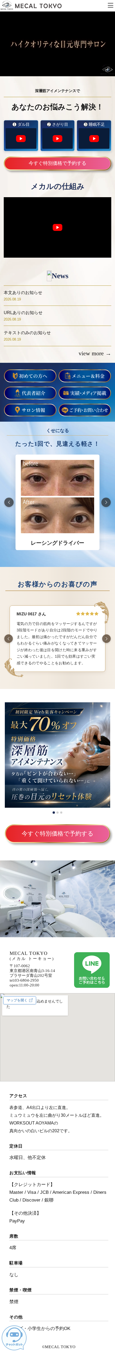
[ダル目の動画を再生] (21, 138)
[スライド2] (57, 812)
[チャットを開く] (14, 1338)
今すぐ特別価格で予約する (57, 163)
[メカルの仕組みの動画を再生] (57, 227)
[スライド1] (53, 812)
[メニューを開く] (110, 5)
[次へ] (106, 502)
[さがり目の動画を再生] (57, 138)
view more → (95, 353)
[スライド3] (61, 812)
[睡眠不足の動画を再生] (94, 138)
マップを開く (17, 1000)
